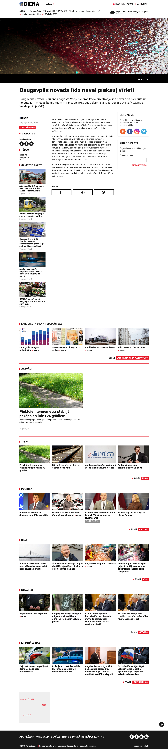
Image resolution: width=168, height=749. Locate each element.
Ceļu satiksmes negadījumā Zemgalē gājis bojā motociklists (33, 669)
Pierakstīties (139, 165)
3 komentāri (28, 134)
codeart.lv (92, 746)
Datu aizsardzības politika (68, 746)
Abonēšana (26, 736)
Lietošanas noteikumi (47, 746)
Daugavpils (24, 157)
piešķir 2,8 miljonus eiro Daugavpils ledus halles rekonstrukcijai (31, 188)
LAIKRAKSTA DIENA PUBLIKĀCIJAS (41, 323)
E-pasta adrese (126, 155)
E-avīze (55, 736)
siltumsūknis (41, 716)
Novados (27, 590)
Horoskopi (43, 736)
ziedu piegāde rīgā (27, 699)
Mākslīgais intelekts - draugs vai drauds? (84, 11)
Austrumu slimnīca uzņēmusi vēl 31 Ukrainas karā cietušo (100, 466)
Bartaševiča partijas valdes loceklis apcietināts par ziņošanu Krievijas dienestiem (131, 670)
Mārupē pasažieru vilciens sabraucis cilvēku (65, 466)
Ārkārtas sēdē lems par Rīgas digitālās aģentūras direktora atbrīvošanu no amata (67, 566)
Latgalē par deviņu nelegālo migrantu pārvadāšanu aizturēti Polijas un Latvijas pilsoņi (66, 617)
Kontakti (100, 736)
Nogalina (23, 155)
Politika (26, 488)
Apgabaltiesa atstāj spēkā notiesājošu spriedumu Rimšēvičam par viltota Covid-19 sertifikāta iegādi (99, 670)
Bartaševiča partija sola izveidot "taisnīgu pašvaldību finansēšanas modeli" (133, 616)
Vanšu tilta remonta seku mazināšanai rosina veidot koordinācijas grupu (33, 566)
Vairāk (112, 358)
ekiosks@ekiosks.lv (141, 746)
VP (20, 160)
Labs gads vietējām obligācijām (29, 348)
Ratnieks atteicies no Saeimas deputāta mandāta (33, 514)
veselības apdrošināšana (32, 709)
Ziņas (25, 441)
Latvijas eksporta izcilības (31, 14)
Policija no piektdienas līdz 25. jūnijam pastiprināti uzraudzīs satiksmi (66, 669)
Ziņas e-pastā (71, 736)
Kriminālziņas (27, 127)
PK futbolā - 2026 (50, 14)
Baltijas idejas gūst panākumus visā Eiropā (130, 466)
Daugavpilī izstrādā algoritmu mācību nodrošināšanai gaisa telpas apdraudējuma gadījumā (32, 242)
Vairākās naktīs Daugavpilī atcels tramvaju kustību (31, 215)
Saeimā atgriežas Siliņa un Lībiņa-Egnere (131, 514)
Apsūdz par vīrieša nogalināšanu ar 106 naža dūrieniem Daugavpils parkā (30, 272)
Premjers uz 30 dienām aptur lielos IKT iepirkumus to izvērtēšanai (100, 515)
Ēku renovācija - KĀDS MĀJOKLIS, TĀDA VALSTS (48, 11)
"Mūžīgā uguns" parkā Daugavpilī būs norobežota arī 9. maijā (32, 301)
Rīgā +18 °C (121, 12)
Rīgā (24, 539)
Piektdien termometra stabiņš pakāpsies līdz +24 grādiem (44, 413)
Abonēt (131, 4)
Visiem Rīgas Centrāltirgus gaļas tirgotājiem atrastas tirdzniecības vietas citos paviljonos (132, 567)
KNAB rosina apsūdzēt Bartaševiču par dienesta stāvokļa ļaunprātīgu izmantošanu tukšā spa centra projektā (98, 619)
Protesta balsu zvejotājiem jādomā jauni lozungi (66, 514)
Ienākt (145, 4)
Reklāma (87, 736)
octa (44, 704)
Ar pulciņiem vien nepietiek (33, 614)
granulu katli (27, 715)
